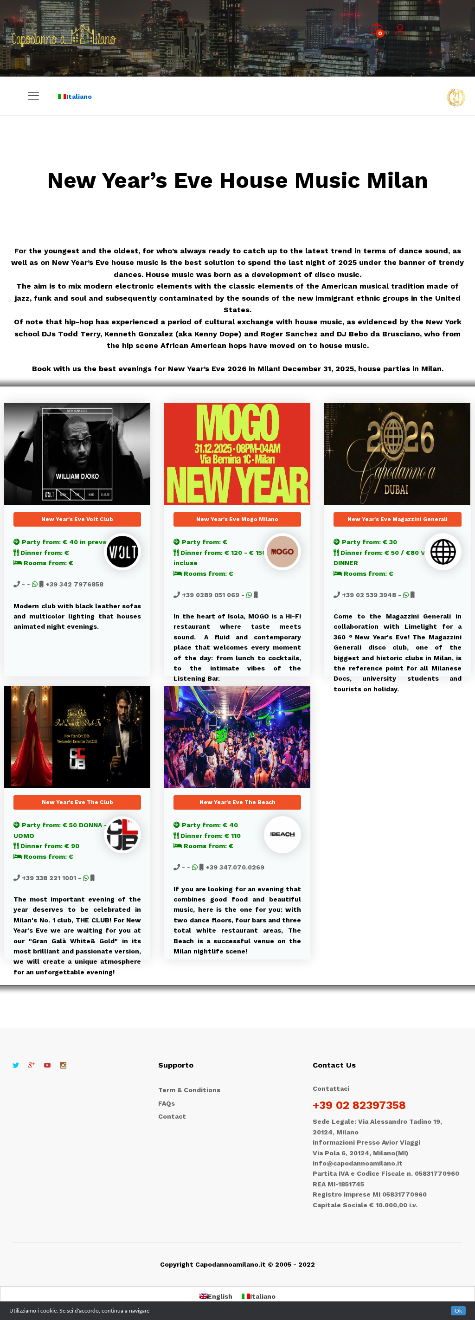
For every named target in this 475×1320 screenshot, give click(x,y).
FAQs (166, 1103)
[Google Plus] (31, 1066)
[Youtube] (47, 1066)
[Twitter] (16, 1066)
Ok (458, 1311)
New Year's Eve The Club (77, 802)
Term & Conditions (189, 1090)
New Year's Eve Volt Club (77, 519)
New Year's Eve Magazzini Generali (397, 519)
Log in (402, 35)
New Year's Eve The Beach (237, 802)
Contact (172, 1116)
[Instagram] (63, 1066)
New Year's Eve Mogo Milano (237, 519)
